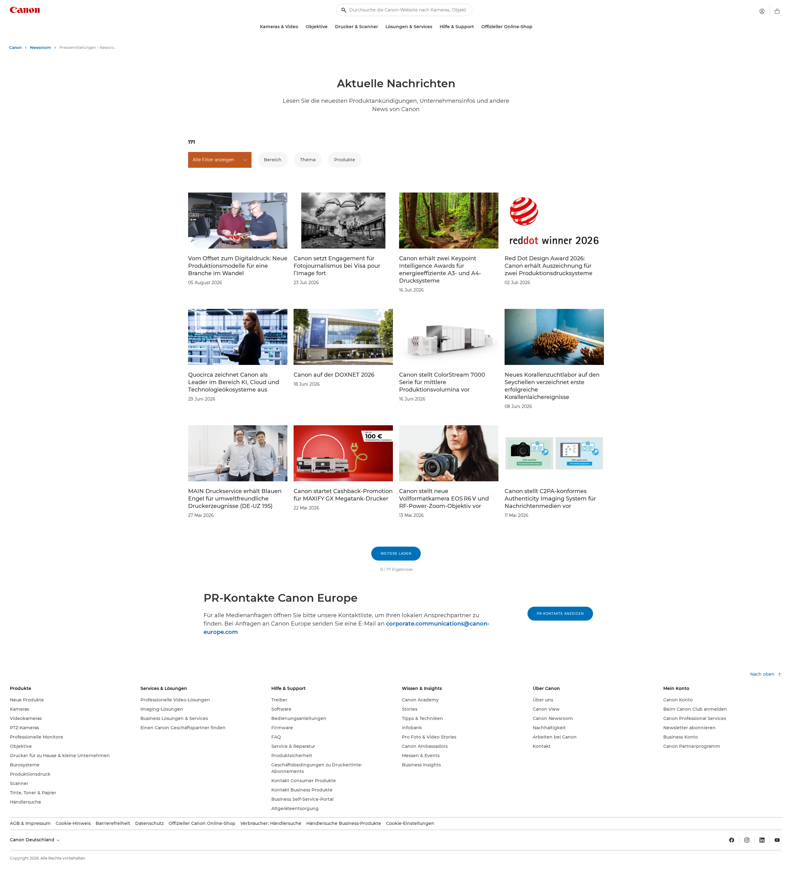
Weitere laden (396, 554)
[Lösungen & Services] (434, 27)
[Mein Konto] (762, 11)
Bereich (273, 159)
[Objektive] (330, 27)
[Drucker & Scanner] (380, 27)
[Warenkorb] (777, 11)
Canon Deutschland (33, 840)
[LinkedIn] (762, 840)
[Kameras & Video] (300, 27)
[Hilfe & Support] (476, 27)
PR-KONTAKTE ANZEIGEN (560, 614)
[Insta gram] (746, 840)
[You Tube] (777, 840)
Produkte (344, 159)
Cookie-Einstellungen (410, 823)
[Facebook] (731, 840)
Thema (308, 159)
